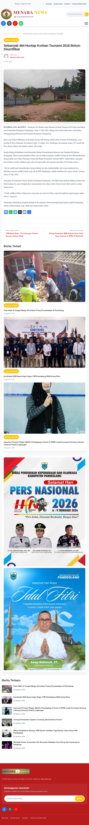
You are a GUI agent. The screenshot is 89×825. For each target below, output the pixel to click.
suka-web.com (46, 779)
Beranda (49, 4)
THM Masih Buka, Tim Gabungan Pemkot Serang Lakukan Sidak (22, 234)
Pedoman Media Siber (79, 4)
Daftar (79, 799)
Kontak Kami (58, 4)
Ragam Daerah (16, 34)
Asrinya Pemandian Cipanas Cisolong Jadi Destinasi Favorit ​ (38, 720)
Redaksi (67, 4)
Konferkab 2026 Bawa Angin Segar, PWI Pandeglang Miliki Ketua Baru (32, 376)
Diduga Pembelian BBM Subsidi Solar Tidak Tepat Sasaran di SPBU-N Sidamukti (66, 234)
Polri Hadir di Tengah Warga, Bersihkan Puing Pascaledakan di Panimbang (34, 310)
